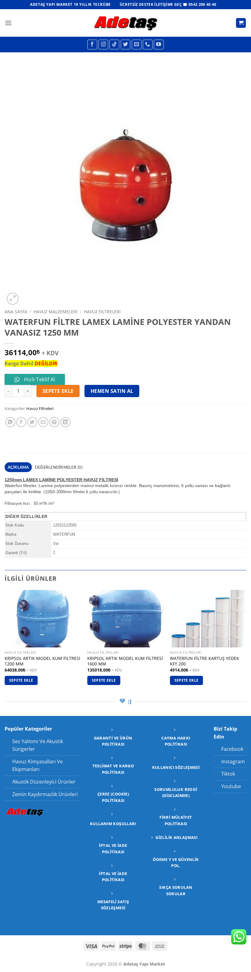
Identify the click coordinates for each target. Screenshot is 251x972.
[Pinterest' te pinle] (54, 422)
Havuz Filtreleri (102, 312)
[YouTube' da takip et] (159, 44)
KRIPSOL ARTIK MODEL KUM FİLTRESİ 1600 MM (125, 661)
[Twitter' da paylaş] (32, 422)
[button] (8, 22)
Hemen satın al (112, 391)
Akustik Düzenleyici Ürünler (44, 781)
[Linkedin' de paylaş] (65, 422)
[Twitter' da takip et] (126, 44)
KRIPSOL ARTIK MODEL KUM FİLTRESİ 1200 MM (42, 661)
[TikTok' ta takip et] (114, 44)
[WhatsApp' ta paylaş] (10, 422)
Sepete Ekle (58, 391)
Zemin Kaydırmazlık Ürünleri (45, 794)
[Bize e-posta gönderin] (137, 44)
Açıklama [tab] (18, 467)
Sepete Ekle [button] (21, 680)
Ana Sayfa (16, 312)
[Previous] (4, 642)
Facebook (232, 749)
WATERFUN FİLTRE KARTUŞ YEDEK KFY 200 (204, 661)
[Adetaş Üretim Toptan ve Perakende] (125, 23)
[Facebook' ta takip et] (92, 44)
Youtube (231, 786)
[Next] (246, 642)
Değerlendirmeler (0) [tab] (59, 467)
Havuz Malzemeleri (55, 312)
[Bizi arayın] (148, 44)
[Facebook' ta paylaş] (21, 422)
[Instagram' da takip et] (103, 44)
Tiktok (228, 773)
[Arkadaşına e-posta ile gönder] (43, 422)
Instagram (233, 761)
